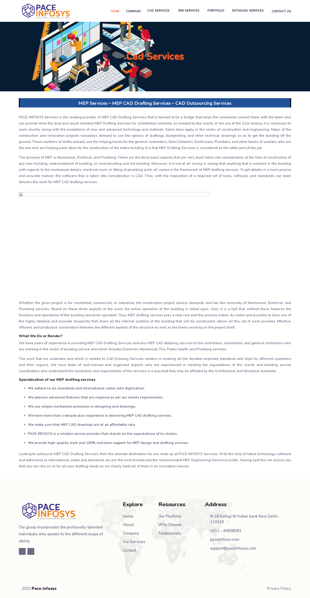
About (128, 524)
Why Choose (170, 524)
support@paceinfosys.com (233, 548)
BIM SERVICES (188, 11)
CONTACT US (281, 11)
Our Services (134, 541)
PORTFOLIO (215, 11)
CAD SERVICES (158, 11)
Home (128, 516)
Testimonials (169, 533)
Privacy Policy (279, 588)
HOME (115, 11)
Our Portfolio (169, 516)
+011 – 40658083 (225, 530)
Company (131, 533)
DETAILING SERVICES (248, 11)
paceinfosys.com (224, 539)
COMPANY (133, 11)
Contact (129, 550)
